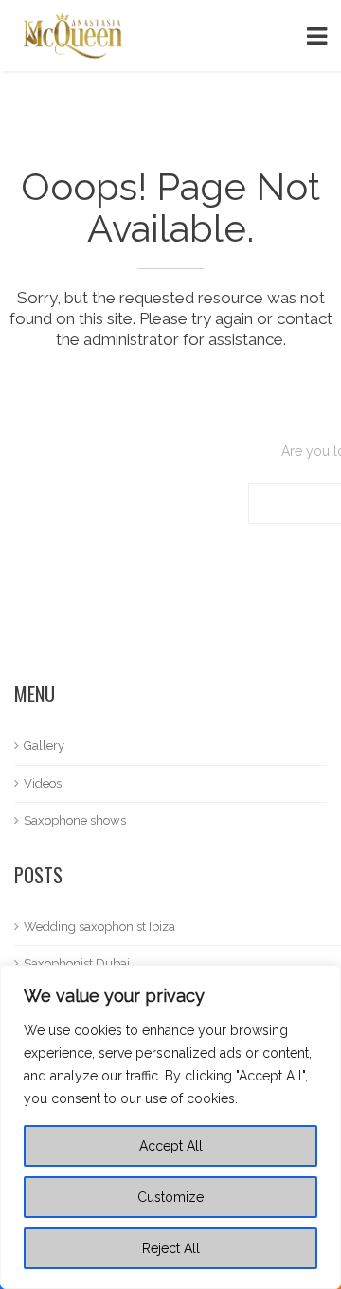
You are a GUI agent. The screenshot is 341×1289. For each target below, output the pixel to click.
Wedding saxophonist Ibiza (99, 926)
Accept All (171, 1145)
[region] (170, 1127)
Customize (170, 1197)
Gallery (44, 745)
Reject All (171, 1248)
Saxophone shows (75, 820)
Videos (43, 783)
